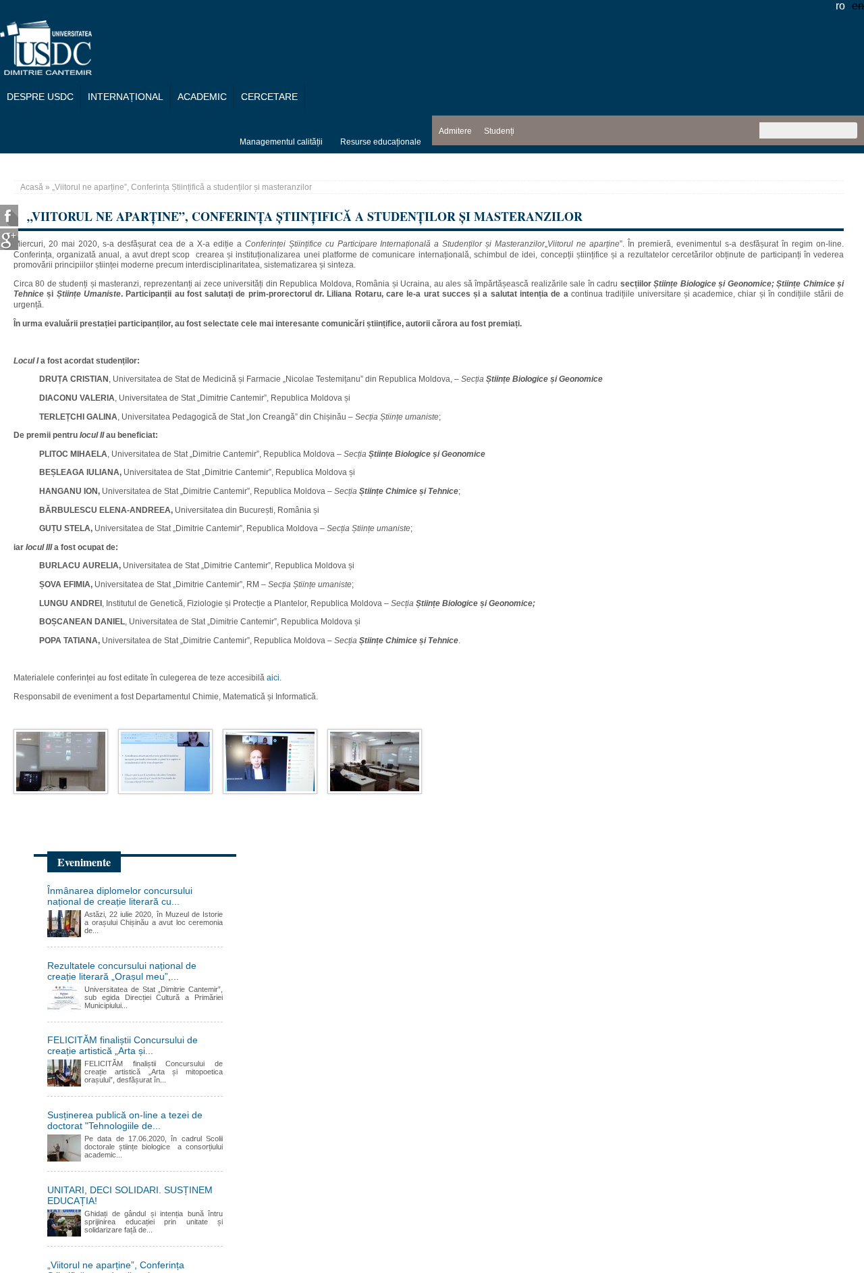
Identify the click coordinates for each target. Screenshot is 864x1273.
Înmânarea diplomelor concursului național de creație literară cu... (119, 896)
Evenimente (84, 862)
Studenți (499, 131)
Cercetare (269, 96)
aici (272, 677)
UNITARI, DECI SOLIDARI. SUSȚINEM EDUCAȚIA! (130, 1195)
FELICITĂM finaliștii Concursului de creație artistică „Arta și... (122, 1045)
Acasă (31, 187)
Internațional (125, 96)
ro (840, 5)
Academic (202, 96)
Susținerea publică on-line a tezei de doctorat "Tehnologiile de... (124, 1120)
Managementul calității (281, 142)
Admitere (455, 131)
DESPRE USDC (40, 96)
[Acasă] (46, 71)
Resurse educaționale (380, 142)
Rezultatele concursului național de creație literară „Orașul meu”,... (121, 971)
